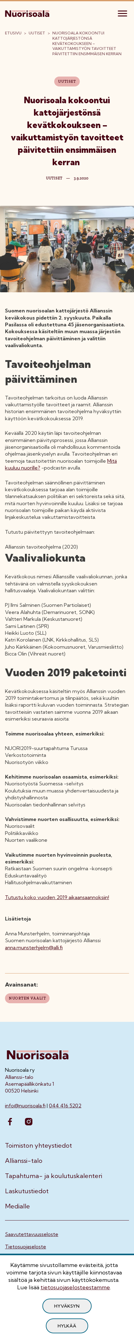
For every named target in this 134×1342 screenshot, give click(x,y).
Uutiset (37, 33)
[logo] (27, 13)
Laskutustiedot (27, 1191)
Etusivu (13, 33)
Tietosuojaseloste (25, 1246)
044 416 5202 (65, 1105)
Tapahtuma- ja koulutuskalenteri (53, 1176)
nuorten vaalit (27, 998)
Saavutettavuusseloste (31, 1234)
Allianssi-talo (23, 1160)
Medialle (17, 1206)
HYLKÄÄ (67, 1326)
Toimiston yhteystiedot (38, 1145)
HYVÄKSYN (67, 1306)
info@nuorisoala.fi (25, 1105)
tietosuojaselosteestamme (75, 1287)
